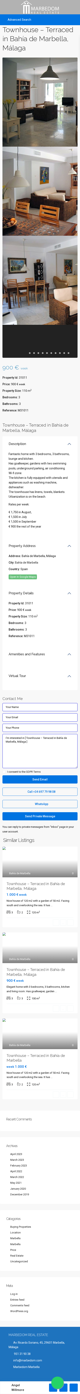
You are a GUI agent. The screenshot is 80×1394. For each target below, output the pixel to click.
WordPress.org (19, 1311)
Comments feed (19, 1305)
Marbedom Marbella (26, 1367)
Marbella (15, 1238)
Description (17, 444)
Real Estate (16, 1255)
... (52, 905)
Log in (14, 1293)
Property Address (22, 546)
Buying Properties (20, 1226)
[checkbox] (4, 771)
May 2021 (16, 1182)
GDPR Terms (33, 771)
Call (41, 791)
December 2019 (19, 1194)
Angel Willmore (17, 1388)
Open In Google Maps (23, 576)
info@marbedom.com (27, 1360)
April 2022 (16, 1171)
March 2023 (17, 1159)
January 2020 (18, 1188)
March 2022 (17, 1177)
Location (15, 1232)
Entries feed (17, 1299)
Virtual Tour (17, 676)
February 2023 (18, 1165)
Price (13, 1249)
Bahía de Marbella (26, 562)
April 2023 (16, 1154)
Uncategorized (19, 1261)
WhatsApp (41, 804)
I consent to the (24, 771)
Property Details (21, 593)
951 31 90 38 (22, 1353)
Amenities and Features (27, 654)
